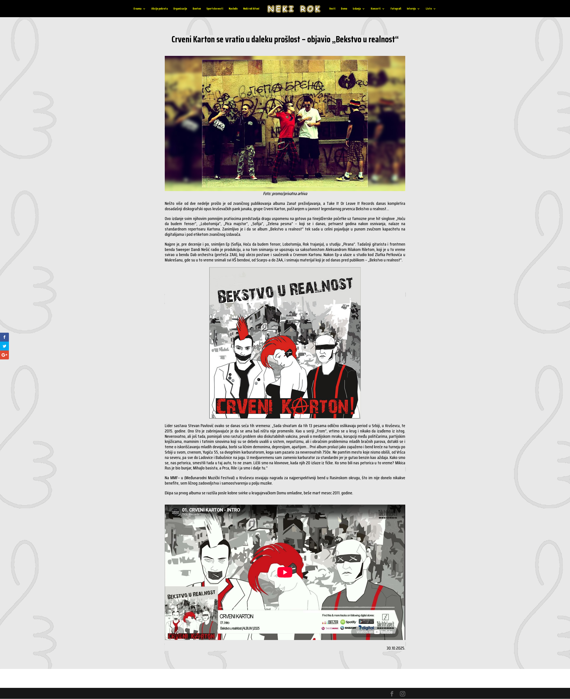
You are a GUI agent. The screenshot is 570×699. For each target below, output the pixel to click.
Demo (344, 9)
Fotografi (396, 9)
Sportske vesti (214, 9)
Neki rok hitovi (251, 9)
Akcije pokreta (159, 9)
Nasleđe (233, 9)
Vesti (332, 9)
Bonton (197, 9)
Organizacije (180, 9)
